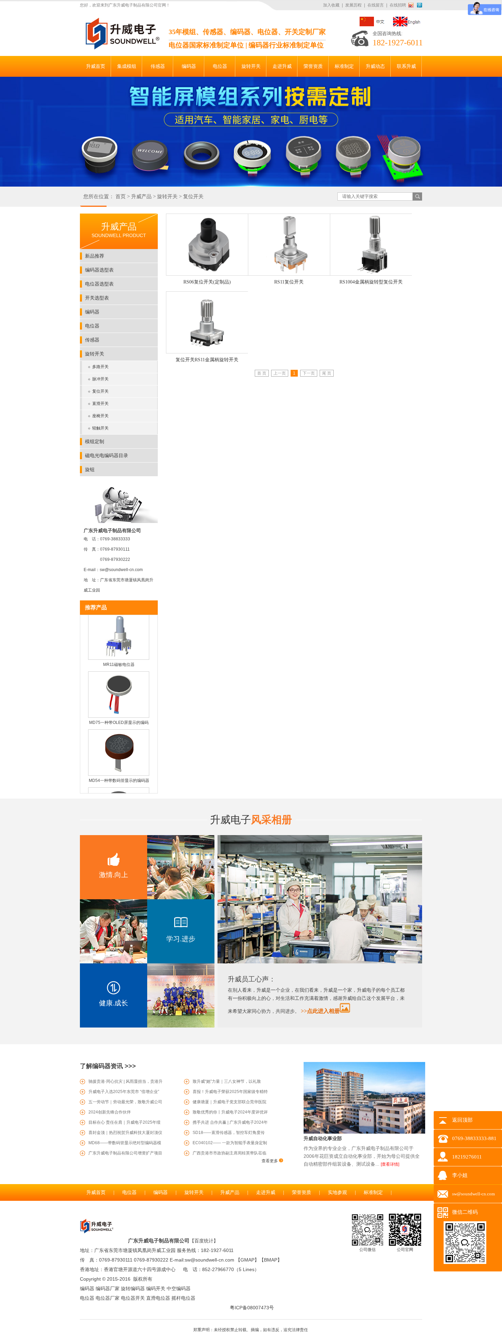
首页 (120, 196)
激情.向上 (113, 874)
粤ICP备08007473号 (252, 1307)
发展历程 (353, 5)
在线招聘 (398, 5)
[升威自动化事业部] (364, 1132)
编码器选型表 (99, 270)
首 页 (261, 373)
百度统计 (203, 1240)
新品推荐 (94, 256)
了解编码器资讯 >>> (108, 1066)
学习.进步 (180, 939)
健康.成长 (113, 1003)
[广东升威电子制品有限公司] (122, 48)
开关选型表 (97, 298)
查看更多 (270, 1161)
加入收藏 (331, 5)
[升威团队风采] (320, 962)
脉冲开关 (100, 379)
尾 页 (326, 373)
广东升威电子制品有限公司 (159, 1240)
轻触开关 (100, 428)
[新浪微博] (412, 5)
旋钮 (90, 469)
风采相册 (251, 819)
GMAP (247, 1260)
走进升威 (265, 1192)
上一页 (280, 373)
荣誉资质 (301, 1192)
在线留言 (375, 5)
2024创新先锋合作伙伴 (109, 1112)
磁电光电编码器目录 (106, 455)
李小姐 (460, 1175)
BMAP (270, 1260)
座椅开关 (100, 415)
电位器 (92, 326)
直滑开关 (100, 403)
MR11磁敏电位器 (119, 653)
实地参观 (337, 1192)
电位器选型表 (99, 284)
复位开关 (193, 196)
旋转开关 (167, 196)
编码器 (92, 312)
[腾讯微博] (419, 5)
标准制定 (373, 1192)
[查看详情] (390, 1164)
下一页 (309, 373)
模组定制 (94, 441)
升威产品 (141, 196)
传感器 (92, 340)
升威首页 (96, 1192)
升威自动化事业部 (323, 1138)
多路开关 (100, 366)
